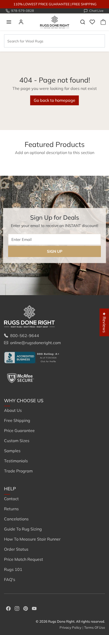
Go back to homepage (54, 100)
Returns (11, 508)
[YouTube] (34, 608)
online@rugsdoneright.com (35, 342)
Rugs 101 (13, 569)
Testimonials (16, 460)
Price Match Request (23, 559)
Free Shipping (17, 420)
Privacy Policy (70, 627)
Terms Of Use (94, 627)
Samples (12, 450)
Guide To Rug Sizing (23, 528)
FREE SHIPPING (84, 4)
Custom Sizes (16, 440)
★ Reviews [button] (104, 322)
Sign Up (54, 251)
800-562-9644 (24, 335)
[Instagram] (17, 608)
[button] (9, 22)
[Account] (21, 22)
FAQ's (9, 579)
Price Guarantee (19, 430)
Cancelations (16, 518)
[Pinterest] (25, 608)
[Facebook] (8, 608)
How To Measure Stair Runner (32, 539)
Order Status (16, 549)
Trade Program (18, 470)
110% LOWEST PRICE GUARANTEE (41, 4)
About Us (13, 410)
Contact (11, 498)
